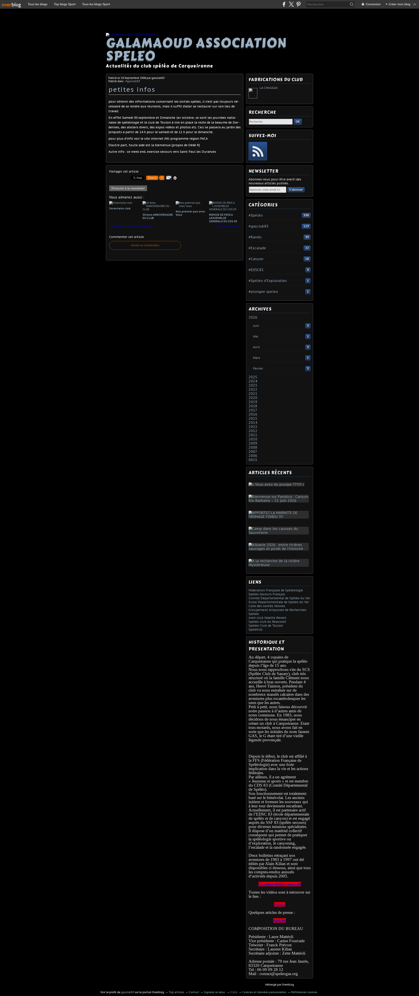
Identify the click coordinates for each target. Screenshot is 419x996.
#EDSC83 (256, 270)
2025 (253, 377)
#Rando (255, 237)
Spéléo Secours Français (267, 594)
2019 (253, 402)
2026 (253, 317)
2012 (253, 431)
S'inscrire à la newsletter (128, 188)
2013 (253, 426)
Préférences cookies (304, 992)
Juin (256, 326)
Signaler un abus (215, 992)
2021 (253, 393)
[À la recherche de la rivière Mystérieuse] (280, 564)
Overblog (288, 984)
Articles (279, 920)
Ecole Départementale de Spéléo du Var (279, 602)
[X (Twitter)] (291, 4)
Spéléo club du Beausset (267, 622)
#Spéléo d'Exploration (268, 280)
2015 (253, 418)
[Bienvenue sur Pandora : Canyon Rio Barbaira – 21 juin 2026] (280, 500)
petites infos (131, 89)
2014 (253, 422)
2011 (253, 435)
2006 (253, 455)
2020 (253, 397)
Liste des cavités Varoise (267, 606)
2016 (253, 414)
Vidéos (279, 904)
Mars (256, 358)
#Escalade (257, 248)
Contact (194, 992)
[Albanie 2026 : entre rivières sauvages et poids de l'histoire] (280, 548)
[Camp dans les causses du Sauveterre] (280, 532)
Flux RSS (258, 151)
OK (298, 121)
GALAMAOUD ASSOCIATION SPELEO (196, 49)
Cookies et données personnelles (264, 992)
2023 (253, 385)
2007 (253, 451)
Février (258, 368)
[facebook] (284, 4)
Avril (256, 347)
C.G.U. (234, 992)
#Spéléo (256, 215)
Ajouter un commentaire (145, 245)
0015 (253, 460)
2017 (253, 410)
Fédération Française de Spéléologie (276, 590)
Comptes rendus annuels (279, 884)
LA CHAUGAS (268, 88)
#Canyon (256, 259)
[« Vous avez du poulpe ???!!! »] (277, 484)
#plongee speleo (263, 291)
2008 (253, 447)
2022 (253, 389)
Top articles (176, 992)
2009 (253, 443)
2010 (253, 439)
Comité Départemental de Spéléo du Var (279, 598)
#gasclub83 (132, 81)
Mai (255, 336)
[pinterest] (298, 4)
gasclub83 (127, 992)
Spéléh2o (256, 629)
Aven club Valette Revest (267, 618)
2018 (253, 406)
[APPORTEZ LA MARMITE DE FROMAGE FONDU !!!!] (280, 516)
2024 (253, 381)
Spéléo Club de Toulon (266, 626)
